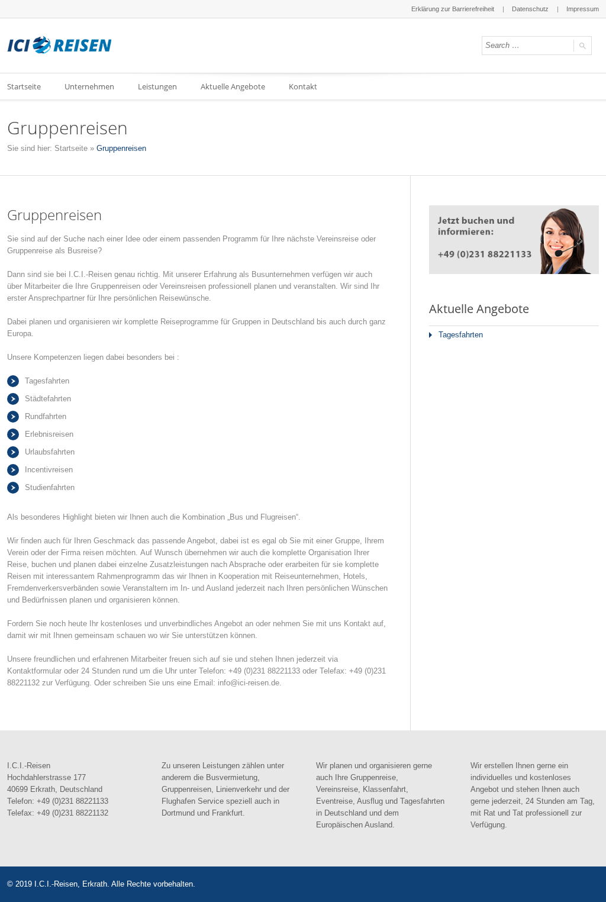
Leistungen (157, 86)
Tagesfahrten (461, 334)
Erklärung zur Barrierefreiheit (452, 8)
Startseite (71, 148)
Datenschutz (530, 8)
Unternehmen (89, 86)
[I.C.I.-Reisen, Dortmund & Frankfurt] (59, 45)
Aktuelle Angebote (233, 86)
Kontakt (303, 86)
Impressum (582, 8)
